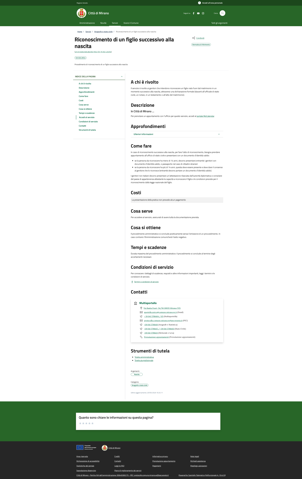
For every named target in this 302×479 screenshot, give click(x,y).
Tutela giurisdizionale (144, 360)
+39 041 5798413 (151, 333)
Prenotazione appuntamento (163, 461)
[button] (210, 3)
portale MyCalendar (205, 116)
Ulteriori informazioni (143, 134)
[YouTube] (197, 13)
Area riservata (82, 456)
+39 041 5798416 (151, 324)
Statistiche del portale (85, 465)
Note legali (194, 456)
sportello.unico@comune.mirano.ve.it (160, 312)
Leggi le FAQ (119, 465)
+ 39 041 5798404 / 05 (153, 316)
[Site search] (222, 13)
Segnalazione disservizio (86, 470)
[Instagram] (202, 13)
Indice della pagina (85, 76)
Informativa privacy (160, 456)
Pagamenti (156, 465)
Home (79, 31)
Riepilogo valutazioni (198, 465)
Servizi (88, 31)
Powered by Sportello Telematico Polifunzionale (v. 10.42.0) (202, 475)
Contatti (117, 461)
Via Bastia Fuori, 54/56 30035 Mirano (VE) (162, 308)
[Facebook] (192, 13)
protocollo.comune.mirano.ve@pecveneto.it (163, 320)
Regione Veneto (82, 3)
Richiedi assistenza (198, 461)
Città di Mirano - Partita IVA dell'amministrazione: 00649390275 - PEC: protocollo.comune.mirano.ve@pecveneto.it (122, 475)
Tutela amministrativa (144, 357)
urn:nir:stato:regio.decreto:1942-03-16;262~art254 (93, 51)
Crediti (117, 456)
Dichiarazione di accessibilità (87, 461)
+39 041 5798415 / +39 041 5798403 (159, 329)
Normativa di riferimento (201, 44)
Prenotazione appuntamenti (156, 337)
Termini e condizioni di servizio (146, 281)
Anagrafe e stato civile (103, 31)
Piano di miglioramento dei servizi (127, 470)
